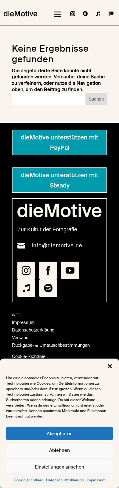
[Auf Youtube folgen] (70, 270)
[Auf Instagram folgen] (73, 14)
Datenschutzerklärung (65, 480)
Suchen (96, 99)
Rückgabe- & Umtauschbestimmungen (51, 345)
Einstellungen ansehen (59, 467)
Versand (20, 337)
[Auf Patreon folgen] (111, 14)
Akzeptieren (60, 434)
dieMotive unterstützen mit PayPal (59, 142)
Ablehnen (59, 450)
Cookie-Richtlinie (28, 480)
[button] (110, 366)
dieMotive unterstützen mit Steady (59, 180)
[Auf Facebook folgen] (48, 270)
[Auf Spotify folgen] (85, 14)
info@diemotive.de (57, 245)
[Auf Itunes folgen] (98, 14)
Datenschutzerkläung (33, 329)
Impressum (96, 480)
